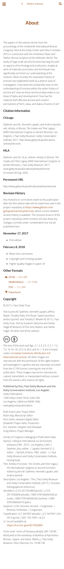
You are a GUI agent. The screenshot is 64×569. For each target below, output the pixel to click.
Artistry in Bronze (35, 4)
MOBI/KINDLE (23, 282)
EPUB (18, 277)
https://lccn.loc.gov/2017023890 (24, 525)
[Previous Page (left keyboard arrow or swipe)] (22, 4)
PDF (17, 287)
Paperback (15, 292)
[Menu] (4, 4)
